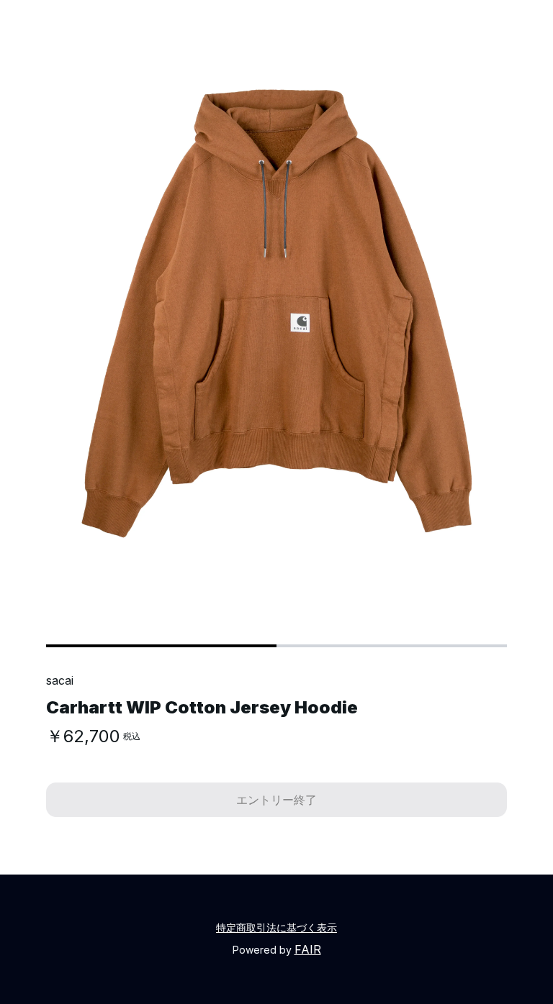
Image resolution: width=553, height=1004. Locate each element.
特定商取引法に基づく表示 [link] (276, 927)
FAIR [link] (308, 949)
